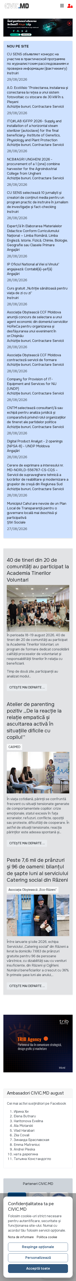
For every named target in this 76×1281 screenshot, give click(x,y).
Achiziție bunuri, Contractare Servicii (35, 106)
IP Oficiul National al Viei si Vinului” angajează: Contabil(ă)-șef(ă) (33, 266)
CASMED (14, 747)
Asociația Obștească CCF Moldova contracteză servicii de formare (34, 357)
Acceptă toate (38, 1268)
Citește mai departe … (27, 687)
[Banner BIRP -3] (38, 27)
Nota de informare (21, 1237)
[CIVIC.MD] (16, 6)
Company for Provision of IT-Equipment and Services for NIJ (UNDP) (31, 384)
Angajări (13, 249)
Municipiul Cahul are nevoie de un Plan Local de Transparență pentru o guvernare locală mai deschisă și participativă (36, 510)
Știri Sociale (16, 522)
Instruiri (13, 73)
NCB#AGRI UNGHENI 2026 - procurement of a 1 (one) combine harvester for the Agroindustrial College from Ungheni (33, 166)
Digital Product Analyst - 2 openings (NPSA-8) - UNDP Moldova (35, 443)
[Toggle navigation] (62, 6)
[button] (70, 6)
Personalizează (38, 1257)
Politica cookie (47, 1237)
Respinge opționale (38, 1247)
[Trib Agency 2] (38, 1043)
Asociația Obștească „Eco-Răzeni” (32, 890)
